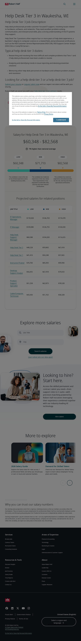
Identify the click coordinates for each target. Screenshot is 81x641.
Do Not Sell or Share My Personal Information (52, 106)
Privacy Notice (48, 114)
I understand (61, 120)
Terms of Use (41, 112)
